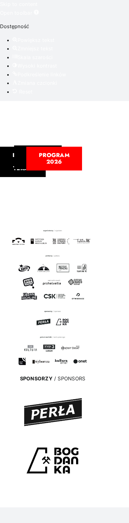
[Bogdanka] (53, 438)
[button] (19, 13)
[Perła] (53, 391)
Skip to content (19, 4)
